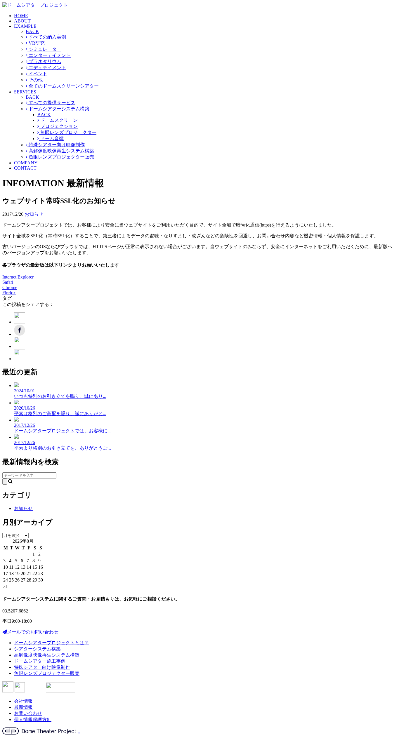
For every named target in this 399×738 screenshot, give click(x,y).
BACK (32, 31)
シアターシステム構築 (37, 648)
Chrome (9, 287)
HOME (21, 15)
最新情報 (23, 707)
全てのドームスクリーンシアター (63, 85)
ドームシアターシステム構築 (58, 108)
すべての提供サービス (51, 102)
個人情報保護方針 (32, 719)
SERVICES (25, 91)
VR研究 (36, 43)
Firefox (9, 292)
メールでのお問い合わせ (32, 631)
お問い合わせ (28, 713)
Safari (7, 282)
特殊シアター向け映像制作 (56, 144)
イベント (37, 73)
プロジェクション (58, 126)
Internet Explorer (18, 276)
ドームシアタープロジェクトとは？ (51, 642)
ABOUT (22, 20)
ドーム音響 (51, 138)
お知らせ (34, 214)
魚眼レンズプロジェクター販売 (60, 156)
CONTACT (25, 168)
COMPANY (26, 162)
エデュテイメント (46, 67)
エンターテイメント (49, 55)
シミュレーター (44, 49)
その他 (35, 79)
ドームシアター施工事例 (39, 661)
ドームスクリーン (58, 120)
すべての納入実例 (46, 36)
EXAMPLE (25, 26)
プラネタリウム (44, 61)
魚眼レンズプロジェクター (67, 132)
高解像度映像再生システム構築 (60, 150)
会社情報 (23, 701)
